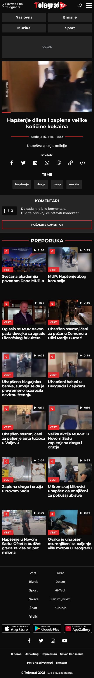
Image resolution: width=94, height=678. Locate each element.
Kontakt (61, 662)
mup (57, 184)
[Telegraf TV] (64, 640)
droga (41, 184)
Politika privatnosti (40, 662)
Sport (70, 28)
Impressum (49, 654)
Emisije (70, 17)
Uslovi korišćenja (71, 654)
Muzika (24, 28)
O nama (16, 654)
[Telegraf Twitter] (41, 640)
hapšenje (22, 184)
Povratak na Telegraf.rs (14, 5)
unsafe (74, 184)
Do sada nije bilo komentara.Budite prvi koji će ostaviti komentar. (50, 211)
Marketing (31, 654)
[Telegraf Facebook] (29, 640)
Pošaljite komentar (47, 224)
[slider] (47, 112)
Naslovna (24, 17)
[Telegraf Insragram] (53, 640)
